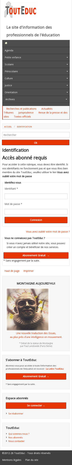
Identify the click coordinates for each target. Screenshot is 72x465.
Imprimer (28, 270)
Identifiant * (11, 188)
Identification (24, 126)
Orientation (11, 92)
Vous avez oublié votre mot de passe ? (48, 231)
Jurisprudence (26, 112)
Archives (10, 99)
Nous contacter (16, 441)
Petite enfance (13, 57)
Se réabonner (15, 413)
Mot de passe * (13, 204)
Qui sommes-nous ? (18, 433)
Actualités (46, 108)
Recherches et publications (21, 108)
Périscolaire (11, 71)
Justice (8, 85)
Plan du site (31, 460)
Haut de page (12, 270)
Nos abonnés (15, 437)
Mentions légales (11, 460)
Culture (9, 78)
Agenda (9, 50)
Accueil (8, 126)
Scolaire (9, 64)
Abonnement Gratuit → (36, 376)
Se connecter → (36, 405)
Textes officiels (22, 116)
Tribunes (8, 112)
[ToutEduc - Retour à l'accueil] (21, 16)
